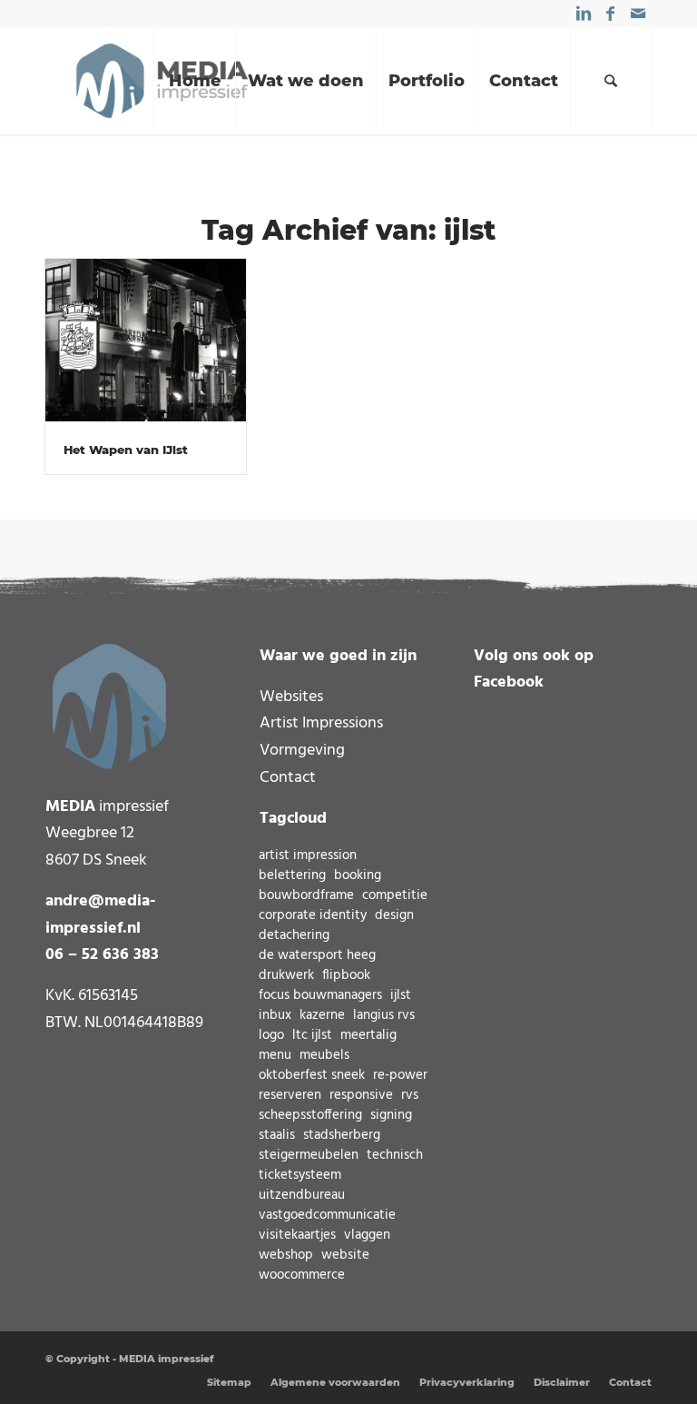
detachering (294, 935)
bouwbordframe (306, 895)
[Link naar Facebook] (610, 13)
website (345, 1255)
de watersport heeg (317, 955)
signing (391, 1115)
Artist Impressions (321, 723)
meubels (324, 1055)
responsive (361, 1095)
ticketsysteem (300, 1175)
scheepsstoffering (310, 1115)
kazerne (322, 1015)
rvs (409, 1095)
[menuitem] (194, 80)
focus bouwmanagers (320, 995)
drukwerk (286, 975)
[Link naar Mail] (638, 13)
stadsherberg (341, 1135)
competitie (394, 895)
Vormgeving (302, 750)
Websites (291, 697)
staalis (277, 1135)
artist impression (308, 855)
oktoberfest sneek (312, 1075)
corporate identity (313, 915)
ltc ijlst (312, 1035)
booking (357, 875)
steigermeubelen (308, 1155)
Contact (288, 778)
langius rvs (384, 1015)
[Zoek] (611, 80)
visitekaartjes (297, 1235)
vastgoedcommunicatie (327, 1215)
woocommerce (302, 1275)
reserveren (290, 1095)
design (394, 915)
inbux (275, 1015)
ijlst (400, 995)
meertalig (368, 1035)
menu (275, 1055)
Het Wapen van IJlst (126, 449)
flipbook (346, 975)
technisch (395, 1155)
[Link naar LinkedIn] (583, 13)
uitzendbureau (302, 1195)
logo (271, 1035)
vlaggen (367, 1235)
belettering (292, 875)
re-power (400, 1075)
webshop (286, 1255)
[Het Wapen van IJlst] (145, 342)
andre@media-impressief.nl (100, 915)
